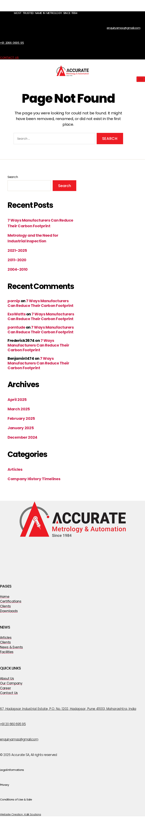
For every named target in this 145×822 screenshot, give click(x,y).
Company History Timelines (34, 478)
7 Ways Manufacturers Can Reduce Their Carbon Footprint (40, 303)
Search (13, 177)
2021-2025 (17, 250)
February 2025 (21, 418)
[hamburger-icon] (141, 79)
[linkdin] (86, 546)
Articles (15, 469)
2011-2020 (17, 260)
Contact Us (9, 57)
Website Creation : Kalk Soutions (20, 814)
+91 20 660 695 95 (13, 724)
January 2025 (21, 428)
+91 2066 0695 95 (12, 43)
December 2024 (22, 437)
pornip (14, 301)
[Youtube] (77, 546)
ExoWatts (16, 314)
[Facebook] (68, 546)
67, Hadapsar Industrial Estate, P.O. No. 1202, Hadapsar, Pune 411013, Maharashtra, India (68, 708)
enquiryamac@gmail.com (123, 28)
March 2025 (19, 409)
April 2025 (17, 399)
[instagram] (58, 546)
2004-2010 (18, 269)
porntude (16, 327)
